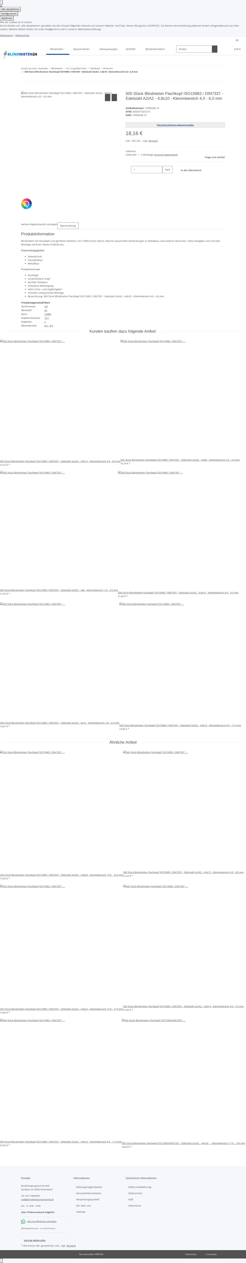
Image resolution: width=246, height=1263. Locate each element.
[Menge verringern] (128, 169)
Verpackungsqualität (87, 1199)
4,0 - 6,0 (48, 325)
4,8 (46, 306)
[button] (222, 49)
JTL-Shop (201, 1254)
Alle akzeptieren (10, 9)
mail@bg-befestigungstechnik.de (37, 1199)
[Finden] (214, 49)
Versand (153, 140)
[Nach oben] (1, 1260)
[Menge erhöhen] (165, 176)
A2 (45, 310)
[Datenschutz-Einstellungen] (1, 2)
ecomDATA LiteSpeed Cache (230, 1254)
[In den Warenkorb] (23, 89)
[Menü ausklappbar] (7, 46)
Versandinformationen (88, 1193)
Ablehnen (6, 18)
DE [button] (237, 40)
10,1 (46, 318)
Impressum (6, 35)
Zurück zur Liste (29, 68)
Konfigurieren (9, 13)
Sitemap (80, 1211)
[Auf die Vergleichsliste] (107, 97)
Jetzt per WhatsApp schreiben (42, 1221)
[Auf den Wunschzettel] (114, 97)
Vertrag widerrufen (35, 1240)
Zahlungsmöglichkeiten (89, 1187)
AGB (130, 1199)
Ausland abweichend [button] (166, 154)
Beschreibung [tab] (68, 225)
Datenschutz (22, 35)
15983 (47, 314)
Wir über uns (83, 1205)
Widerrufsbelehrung (139, 1187)
